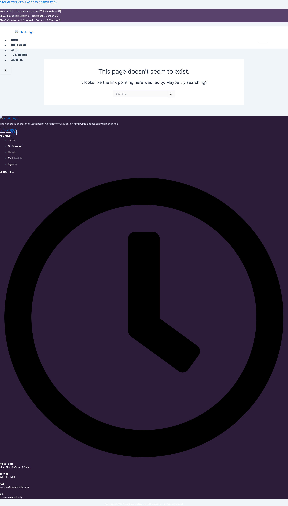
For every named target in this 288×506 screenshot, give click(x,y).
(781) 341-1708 (7, 477)
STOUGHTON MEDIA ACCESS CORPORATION (29, 2)
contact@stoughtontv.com (14, 487)
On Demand (18, 45)
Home (14, 40)
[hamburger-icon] (263, 40)
